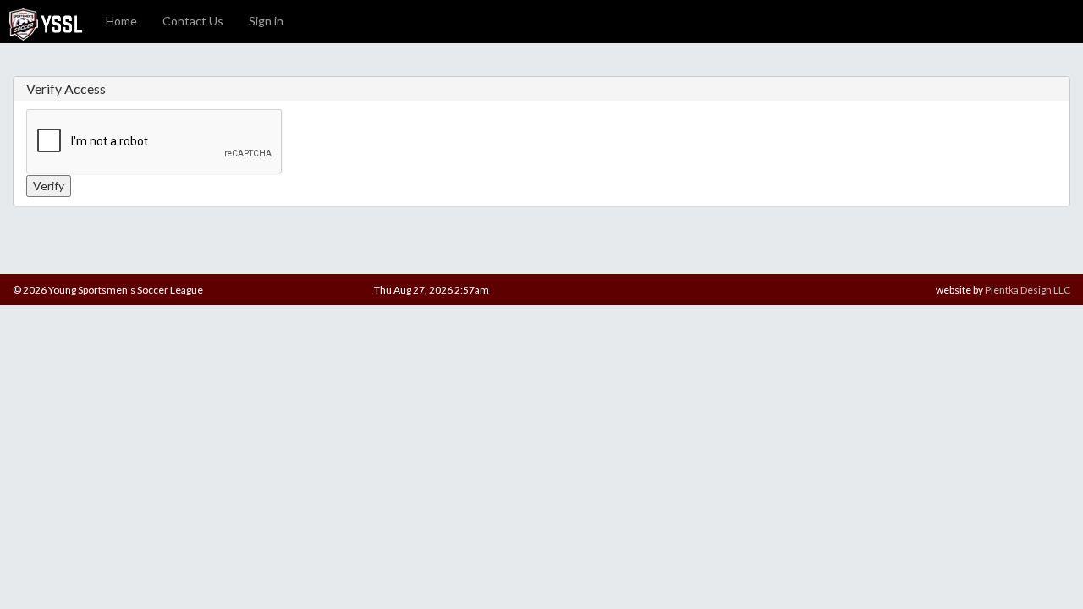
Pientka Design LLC (1027, 289)
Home (121, 21)
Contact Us (192, 21)
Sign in (266, 21)
